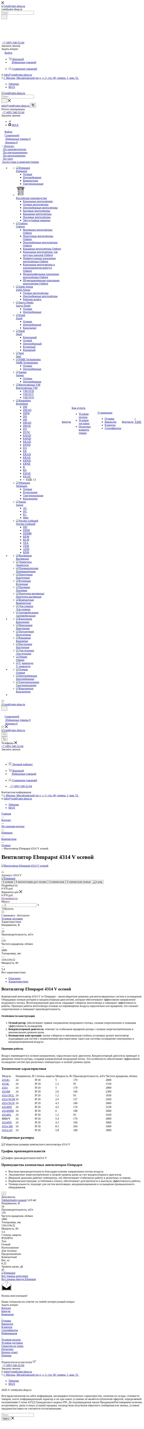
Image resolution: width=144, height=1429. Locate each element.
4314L (5, 1083)
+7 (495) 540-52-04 (13, 42)
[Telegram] (9, 121)
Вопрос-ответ (9, 1352)
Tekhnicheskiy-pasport (14, 1200)
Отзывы (6, 1320)
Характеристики (18, 981)
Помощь (6, 1355)
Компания (7, 1314)
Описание (14, 978)
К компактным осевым (80, 882)
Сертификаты (9, 1330)
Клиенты (6, 1326)
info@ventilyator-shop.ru (18, 74)
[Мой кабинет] (3, 712)
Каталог (6, 1308)
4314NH (7, 1106)
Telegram (13, 83)
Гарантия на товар (12, 1345)
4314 (5, 1087)
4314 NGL (8, 1095)
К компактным (56, 882)
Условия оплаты (11, 1339)
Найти (6, 1418)
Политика (7, 1349)
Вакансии (7, 1323)
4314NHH (8, 1110)
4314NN (7, 1122)
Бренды (6, 1311)
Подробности (9, 898)
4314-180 (7, 1126)
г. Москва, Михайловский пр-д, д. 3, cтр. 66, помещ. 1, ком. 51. (41, 77)
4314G (6, 1079)
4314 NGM (8, 1099)
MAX (11, 87)
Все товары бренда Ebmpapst (18, 1279)
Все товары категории (14, 1276)
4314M (6, 1091)
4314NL (6, 1114)
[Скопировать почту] (33, 105)
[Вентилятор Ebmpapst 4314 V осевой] (24, 865)
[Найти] (4, 17)
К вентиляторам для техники (31, 882)
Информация (9, 1333)
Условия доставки (12, 918)
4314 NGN (8, 1103)
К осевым (8, 882)
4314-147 (7, 1130)
